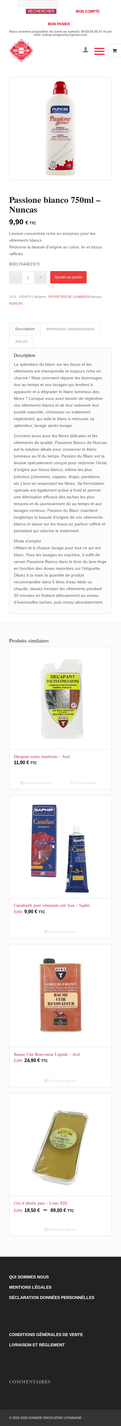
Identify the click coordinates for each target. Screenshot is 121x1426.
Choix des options (62, 932)
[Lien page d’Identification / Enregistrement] (82, 50)
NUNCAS (16, 303)
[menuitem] (43, 10)
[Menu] (96, 50)
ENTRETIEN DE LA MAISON (69, 296)
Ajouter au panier (68, 277)
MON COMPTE (88, 11)
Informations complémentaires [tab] (70, 329)
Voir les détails (84, 783)
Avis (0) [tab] (21, 341)
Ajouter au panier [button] (38, 783)
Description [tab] (25, 329)
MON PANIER (59, 24)
